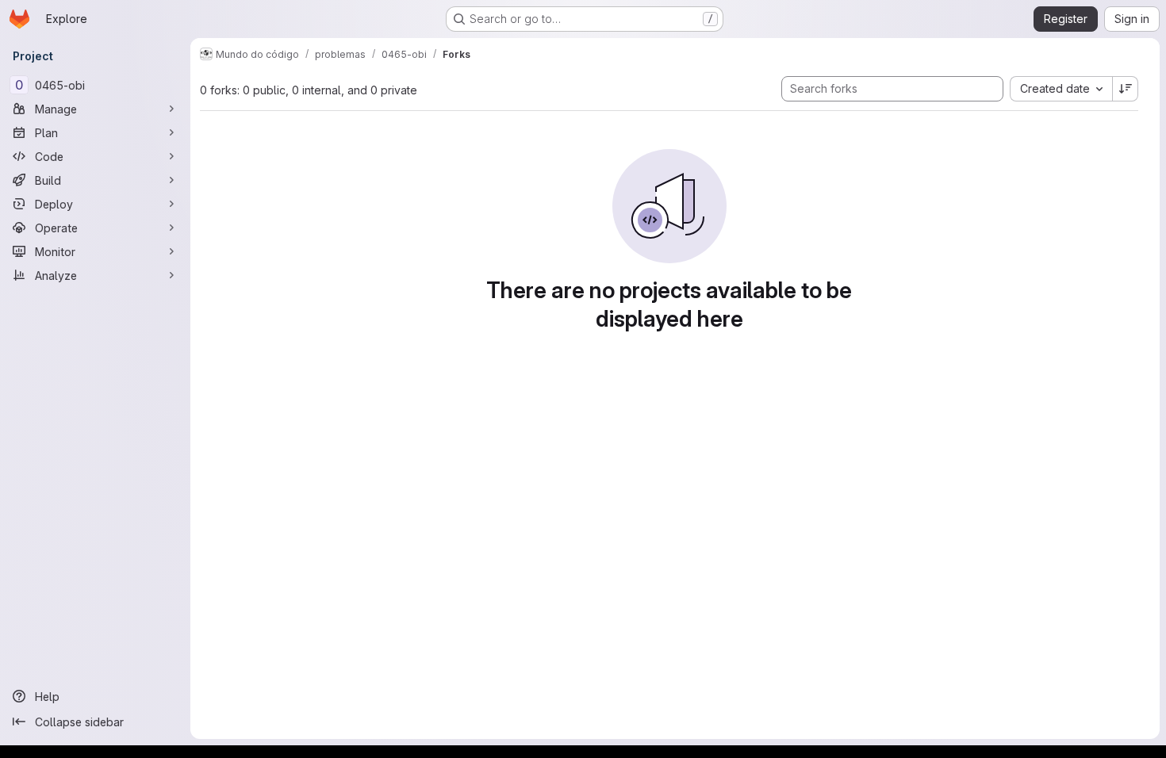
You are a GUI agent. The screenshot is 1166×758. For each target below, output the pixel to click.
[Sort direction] (1125, 88)
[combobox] (1061, 88)
